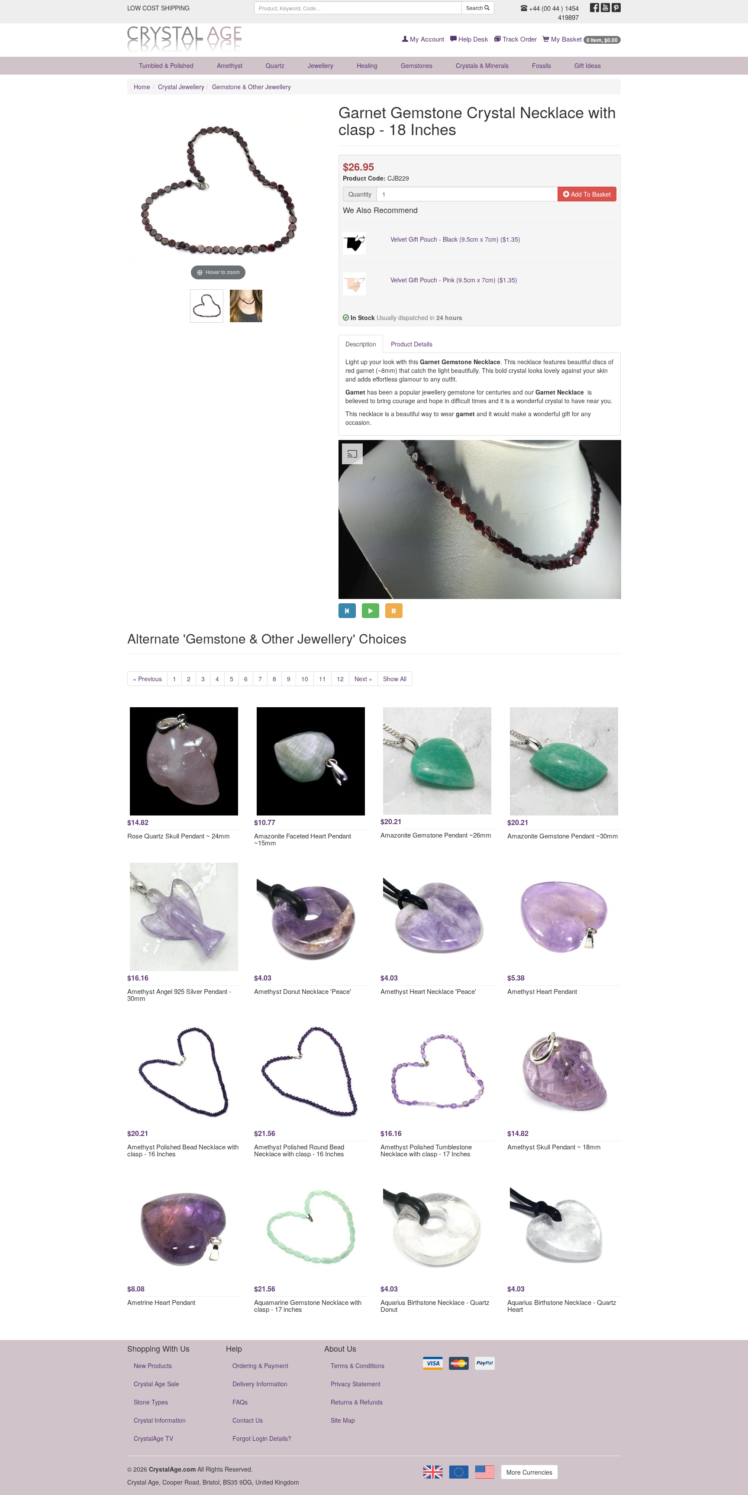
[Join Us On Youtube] (605, 7)
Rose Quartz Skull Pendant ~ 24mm (178, 835)
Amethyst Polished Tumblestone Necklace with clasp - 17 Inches (426, 1150)
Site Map (343, 1420)
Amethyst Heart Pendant (542, 991)
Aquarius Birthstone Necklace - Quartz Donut (435, 1306)
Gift (587, 65)
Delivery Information (259, 1383)
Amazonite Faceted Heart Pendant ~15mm (302, 839)
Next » (363, 678)
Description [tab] (360, 344)
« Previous (147, 678)
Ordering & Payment (260, 1365)
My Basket (583, 38)
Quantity (359, 194)
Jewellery (320, 65)
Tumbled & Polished (166, 65)
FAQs (240, 1402)
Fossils (541, 65)
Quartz (275, 65)
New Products (153, 1365)
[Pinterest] (616, 7)
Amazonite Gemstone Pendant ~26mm (435, 834)
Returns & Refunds (357, 1402)
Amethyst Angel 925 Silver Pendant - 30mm (179, 995)
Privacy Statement (355, 1383)
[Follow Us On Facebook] (594, 7)
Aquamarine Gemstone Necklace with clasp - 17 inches (307, 1306)
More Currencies (529, 1472)
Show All (394, 678)
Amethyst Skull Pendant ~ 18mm (554, 1146)
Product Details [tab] (411, 344)
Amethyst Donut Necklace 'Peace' (302, 991)
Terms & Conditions (357, 1365)
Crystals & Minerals (482, 65)
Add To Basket (590, 194)
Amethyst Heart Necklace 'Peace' (428, 991)
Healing (367, 65)
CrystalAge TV (153, 1438)
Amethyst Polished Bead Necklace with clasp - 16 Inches (183, 1150)
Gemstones (416, 65)
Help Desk (472, 38)
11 (322, 678)
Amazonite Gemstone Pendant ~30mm (562, 835)
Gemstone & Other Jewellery (251, 86)
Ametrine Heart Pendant (161, 1302)
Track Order (519, 38)
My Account (426, 38)
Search (475, 7)
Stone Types (151, 1402)
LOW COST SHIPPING (158, 7)
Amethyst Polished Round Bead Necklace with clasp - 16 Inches (299, 1150)
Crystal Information (160, 1420)
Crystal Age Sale (156, 1383)
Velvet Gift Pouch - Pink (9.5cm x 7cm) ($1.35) (453, 279)
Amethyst (229, 65)
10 (304, 678)
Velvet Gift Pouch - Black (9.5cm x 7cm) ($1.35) (455, 239)
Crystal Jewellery (181, 86)
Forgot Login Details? (261, 1438)
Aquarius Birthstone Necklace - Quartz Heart (561, 1306)
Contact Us (247, 1420)
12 (340, 678)
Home (142, 86)
